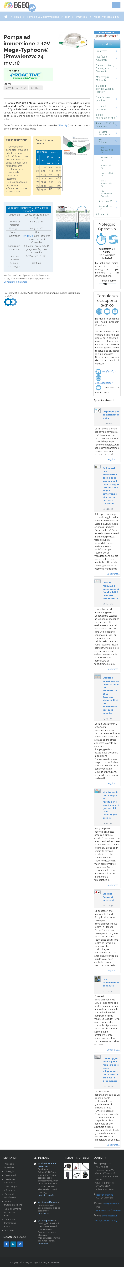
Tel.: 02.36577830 (104, 1195)
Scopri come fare (109, 282)
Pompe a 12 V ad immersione (43, 17)
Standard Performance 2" (105, 133)
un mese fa (43, 1213)
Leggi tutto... (113, 459)
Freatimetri (101, 51)
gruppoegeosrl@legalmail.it (109, 1210)
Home (17, 17)
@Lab (40, 1163)
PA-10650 (63, 125)
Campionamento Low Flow (104, 99)
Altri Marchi (102, 214)
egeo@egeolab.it (111, 1203)
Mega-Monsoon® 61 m (107, 183)
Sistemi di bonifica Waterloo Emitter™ (105, 88)
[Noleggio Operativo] (107, 239)
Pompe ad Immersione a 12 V (10, 1223)
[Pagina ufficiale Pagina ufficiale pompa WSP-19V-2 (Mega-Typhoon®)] (10, 302)
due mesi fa (43, 1243)
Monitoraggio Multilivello (102, 79)
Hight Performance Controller (106, 193)
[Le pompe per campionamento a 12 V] (97, 410)
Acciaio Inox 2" (105, 201)
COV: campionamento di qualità (112, 982)
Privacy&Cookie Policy (105, 1220)
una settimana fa (46, 1195)
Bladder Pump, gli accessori (108, 896)
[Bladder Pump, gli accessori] (97, 892)
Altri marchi (10, 1230)
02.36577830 (109, 371)
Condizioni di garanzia (15, 282)
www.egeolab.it (109, 1216)
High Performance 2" (76, 17)
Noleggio (9, 1171)
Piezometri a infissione (102, 108)
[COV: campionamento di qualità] (97, 978)
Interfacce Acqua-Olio (101, 58)
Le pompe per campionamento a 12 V (112, 414)
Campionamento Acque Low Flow (12, 1212)
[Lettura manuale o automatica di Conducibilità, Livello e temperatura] (97, 581)
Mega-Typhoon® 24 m (107, 150)
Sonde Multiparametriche (105, 116)
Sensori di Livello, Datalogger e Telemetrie (105, 68)
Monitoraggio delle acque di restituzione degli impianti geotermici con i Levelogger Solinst (111, 805)
